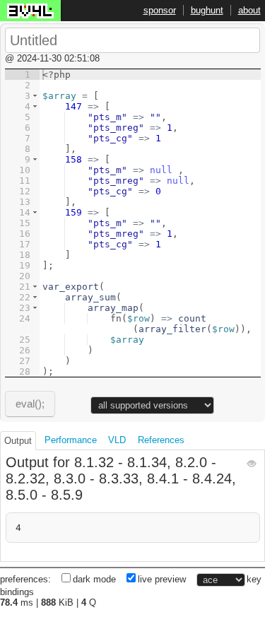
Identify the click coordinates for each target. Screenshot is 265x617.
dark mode (94, 579)
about (249, 10)
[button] (35, 95)
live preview (162, 579)
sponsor (159, 10)
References (161, 440)
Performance (71, 440)
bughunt (207, 10)
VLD (117, 440)
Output (18, 440)
